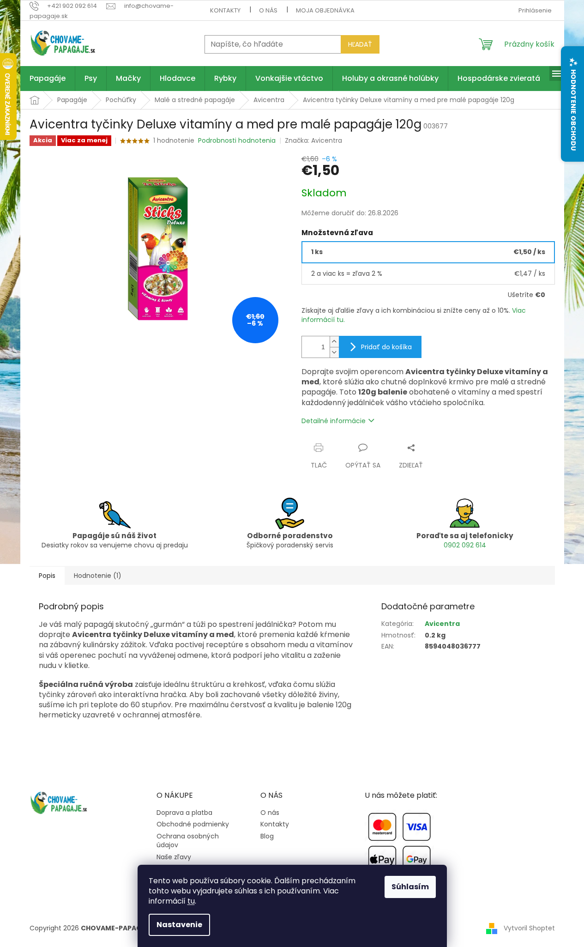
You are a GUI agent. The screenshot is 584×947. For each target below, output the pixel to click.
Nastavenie (179, 924)
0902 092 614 (465, 545)
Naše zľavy (174, 857)
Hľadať (360, 44)
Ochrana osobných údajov (188, 841)
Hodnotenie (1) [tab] (97, 575)
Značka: (313, 140)
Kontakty (225, 10)
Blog (267, 836)
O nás (268, 10)
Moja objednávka (325, 10)
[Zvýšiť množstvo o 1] (334, 341)
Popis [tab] (47, 575)
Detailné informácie (333, 420)
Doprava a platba (184, 812)
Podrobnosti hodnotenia (237, 140)
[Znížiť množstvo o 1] (334, 352)
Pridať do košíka (386, 347)
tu (191, 901)
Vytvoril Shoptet (529, 927)
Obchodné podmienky (193, 824)
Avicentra (442, 623)
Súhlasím (410, 886)
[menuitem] (47, 78)
